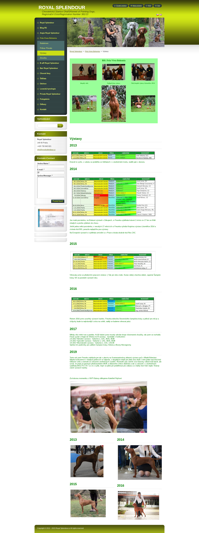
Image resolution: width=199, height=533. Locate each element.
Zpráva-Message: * (45, 176)
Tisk (158, 6)
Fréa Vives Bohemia (92, 51)
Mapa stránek (137, 6)
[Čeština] (157, 15)
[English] (161, 15)
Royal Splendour (76, 51)
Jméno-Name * (43, 163)
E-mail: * (40, 170)
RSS (149, 6)
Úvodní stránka (121, 6)
